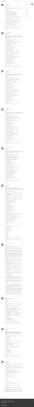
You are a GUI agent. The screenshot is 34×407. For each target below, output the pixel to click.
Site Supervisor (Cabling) (8, 147)
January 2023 (27, 12)
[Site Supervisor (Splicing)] (2, 33)
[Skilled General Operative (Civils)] (2, 329)
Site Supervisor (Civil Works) (8, 108)
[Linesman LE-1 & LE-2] (2, 362)
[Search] (32, 1)
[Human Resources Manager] (2, 245)
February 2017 (27, 16)
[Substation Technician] (2, 298)
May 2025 (26, 8)
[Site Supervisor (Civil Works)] (2, 109)
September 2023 (27, 9)
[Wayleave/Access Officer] (2, 5)
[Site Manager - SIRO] (2, 186)
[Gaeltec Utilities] (3, 1)
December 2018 (27, 15)
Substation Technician (7, 297)
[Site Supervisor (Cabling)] (2, 148)
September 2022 (27, 13)
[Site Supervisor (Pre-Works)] (2, 71)
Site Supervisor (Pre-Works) (8, 70)
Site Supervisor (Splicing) (8, 32)
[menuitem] (14, 1)
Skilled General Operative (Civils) (9, 328)
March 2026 (26, 7)
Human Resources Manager (8, 243)
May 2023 (26, 11)
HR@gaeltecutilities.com (7, 26)
